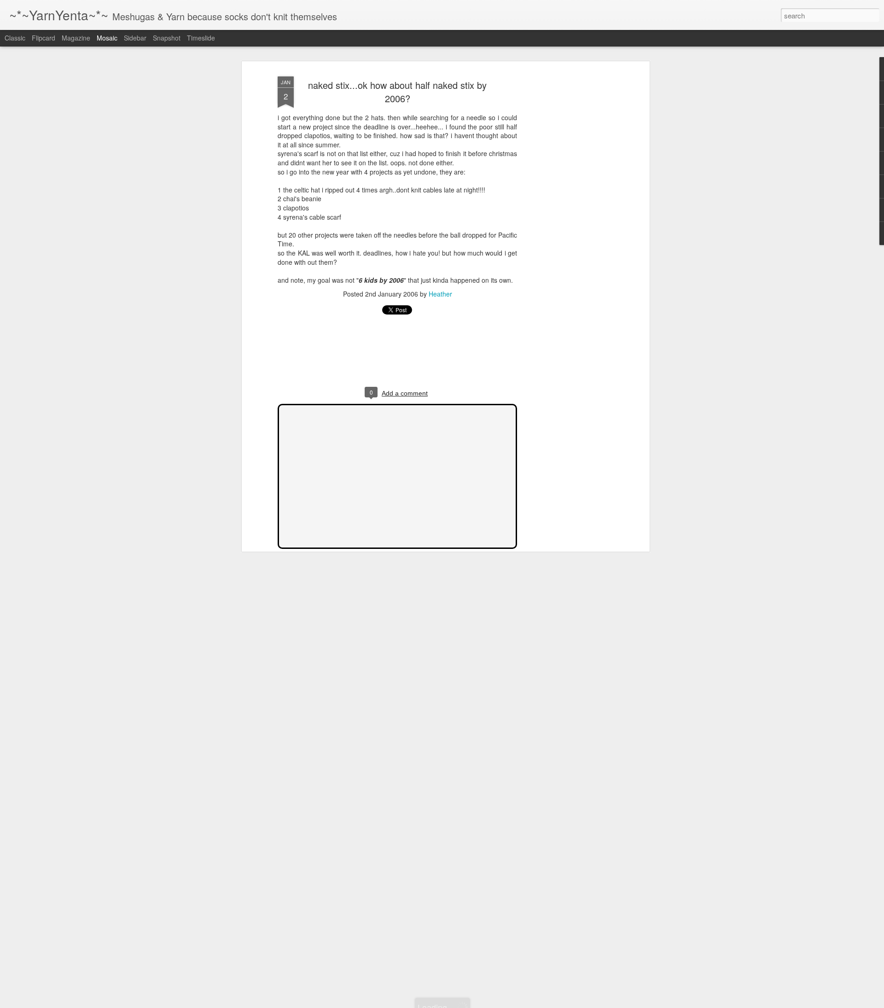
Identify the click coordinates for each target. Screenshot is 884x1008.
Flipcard (43, 37)
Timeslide (201, 37)
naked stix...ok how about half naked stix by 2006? (397, 91)
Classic (15, 37)
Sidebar (135, 37)
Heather (440, 293)
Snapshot (166, 37)
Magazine (76, 37)
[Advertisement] (568, 217)
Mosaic (107, 37)
